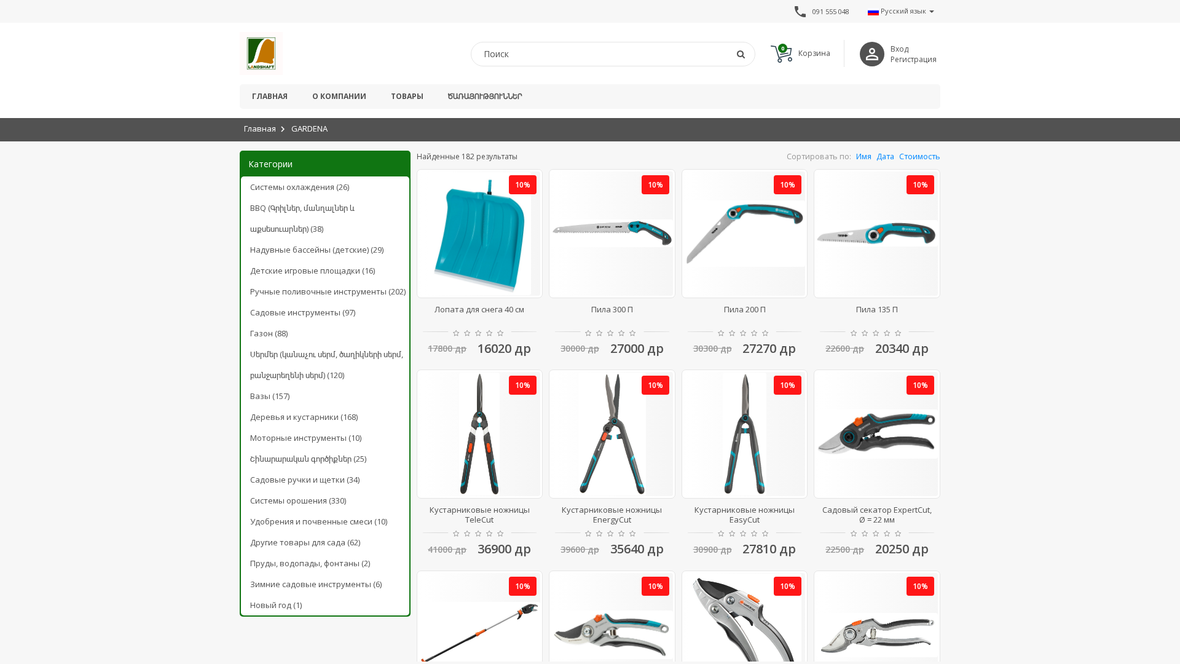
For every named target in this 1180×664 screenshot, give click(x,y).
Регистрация (914, 59)
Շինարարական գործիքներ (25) (308, 458)
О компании (339, 96)
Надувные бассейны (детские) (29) (317, 249)
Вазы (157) (269, 395)
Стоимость (919, 156)
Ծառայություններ (485, 96)
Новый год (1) (276, 605)
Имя (863, 156)
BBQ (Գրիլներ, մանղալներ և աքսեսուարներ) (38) (302, 218)
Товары (407, 96)
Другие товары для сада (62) (305, 542)
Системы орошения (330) (298, 500)
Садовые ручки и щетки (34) (305, 479)
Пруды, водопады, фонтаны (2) (310, 563)
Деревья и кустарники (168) (304, 416)
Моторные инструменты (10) (305, 437)
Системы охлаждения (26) (299, 186)
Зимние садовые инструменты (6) (316, 584)
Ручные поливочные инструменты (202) (328, 291)
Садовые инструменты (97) (302, 312)
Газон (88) (269, 333)
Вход (899, 49)
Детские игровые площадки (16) (312, 270)
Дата (885, 156)
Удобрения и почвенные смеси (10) (318, 521)
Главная (270, 96)
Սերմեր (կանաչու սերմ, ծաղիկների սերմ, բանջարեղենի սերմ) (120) (326, 365)
